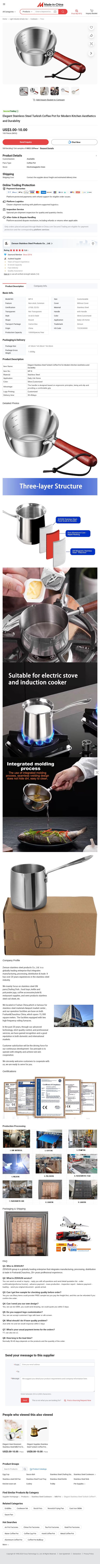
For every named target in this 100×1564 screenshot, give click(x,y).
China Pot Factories (31, 1527)
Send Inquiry (26, 142)
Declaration (77, 1554)
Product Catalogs (39, 1469)
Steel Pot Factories (72, 1527)
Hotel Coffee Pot (48, 1533)
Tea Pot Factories (52, 1527)
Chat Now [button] (75, 142)
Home (5, 19)
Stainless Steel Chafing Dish (61, 1474)
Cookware (34, 19)
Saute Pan (9, 1514)
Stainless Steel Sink (81, 1479)
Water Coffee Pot (11, 1533)
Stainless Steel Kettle (58, 1479)
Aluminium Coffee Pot (13, 1539)
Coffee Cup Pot (30, 1533)
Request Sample (47, 148)
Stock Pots (37, 1508)
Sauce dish (30, 1474)
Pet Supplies (79, 1483)
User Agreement (64, 1554)
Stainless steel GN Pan (12, 1479)
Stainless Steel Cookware (84, 1474)
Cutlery (29, 1483)
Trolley (52, 1483)
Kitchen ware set (9, 1483)
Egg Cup (6, 1474)
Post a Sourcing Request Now (77, 1400)
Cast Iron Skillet (75, 1508)
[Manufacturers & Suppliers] (50, 4)
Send (25, 1400)
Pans (42, 19)
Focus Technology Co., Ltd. (33, 1554)
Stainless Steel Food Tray (36, 1479)
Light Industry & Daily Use (19, 19)
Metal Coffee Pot (67, 1533)
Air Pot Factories (11, 1527)
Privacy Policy (89, 1554)
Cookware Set (22, 1508)
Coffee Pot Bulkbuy (35, 1539)
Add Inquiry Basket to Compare (50, 99)
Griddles (8, 1508)
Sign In (6, 274)
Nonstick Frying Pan (56, 1508)
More (5, 1544)
